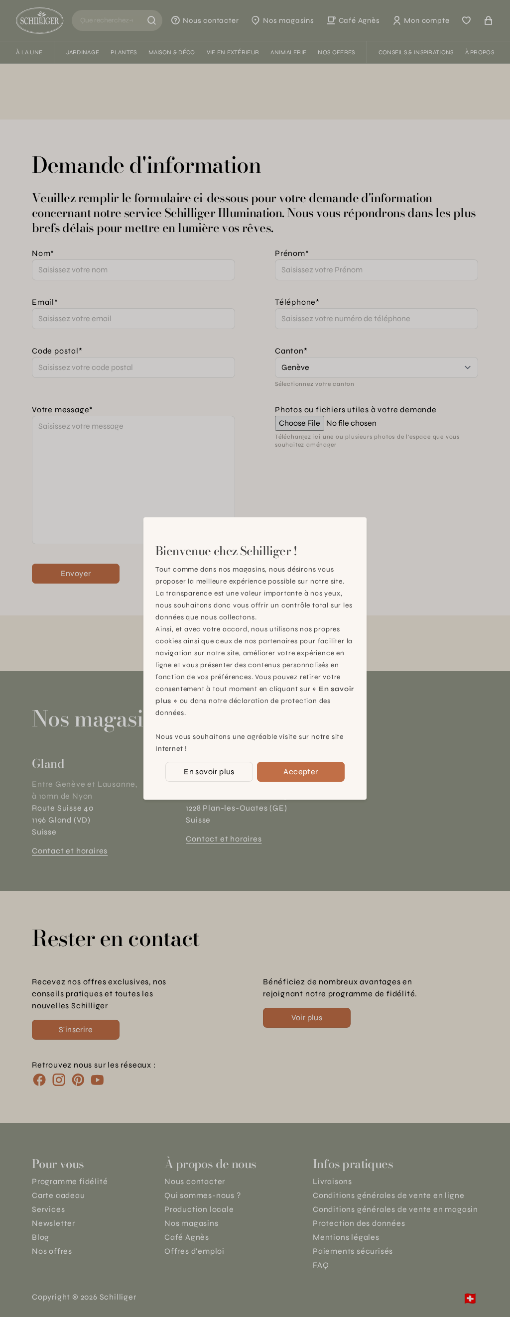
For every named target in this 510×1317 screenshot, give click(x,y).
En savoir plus (209, 771)
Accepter (300, 771)
